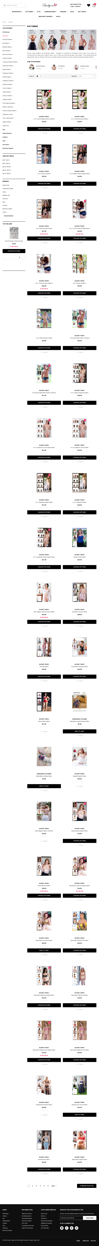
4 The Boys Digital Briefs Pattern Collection (44, 392)
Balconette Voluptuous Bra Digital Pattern (44, 1050)
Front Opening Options (9, 103)
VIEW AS (31, 76)
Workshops (6, 32)
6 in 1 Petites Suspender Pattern (79, 392)
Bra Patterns (6, 43)
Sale (4, 141)
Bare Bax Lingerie (8, 148)
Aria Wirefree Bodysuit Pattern (79, 666)
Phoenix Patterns (7, 95)
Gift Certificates (45, 1228)
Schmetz (5, 205)
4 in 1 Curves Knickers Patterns (44, 283)
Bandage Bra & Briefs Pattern (44, 1104)
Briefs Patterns (7, 50)
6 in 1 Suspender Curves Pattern (79, 447)
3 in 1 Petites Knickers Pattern (44, 228)
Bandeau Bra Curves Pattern (79, 1104)
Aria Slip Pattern (44, 666)
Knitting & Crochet (8, 114)
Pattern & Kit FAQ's (27, 1213)
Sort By (74, 76)
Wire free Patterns (7, 54)
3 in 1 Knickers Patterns (44, 173)
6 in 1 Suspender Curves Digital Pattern (44, 447)
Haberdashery (7, 133)
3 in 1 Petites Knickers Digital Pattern (80, 173)
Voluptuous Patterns (8, 80)
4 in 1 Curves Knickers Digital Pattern (79, 228)
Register (77, 6)
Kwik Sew (5, 198)
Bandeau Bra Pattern (44, 1159)
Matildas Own (6, 195)
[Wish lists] (88, 5)
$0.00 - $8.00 (6, 160)
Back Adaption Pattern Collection (44, 831)
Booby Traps (6, 185)
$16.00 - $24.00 (7, 166)
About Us (43, 1216)
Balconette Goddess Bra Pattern (79, 940)
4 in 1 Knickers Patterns (79, 283)
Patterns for (6, 125)
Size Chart (24, 1223)
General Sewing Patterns (9, 110)
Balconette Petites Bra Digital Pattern (44, 995)
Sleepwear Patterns (8, 73)
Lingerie (5, 137)
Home (4, 22)
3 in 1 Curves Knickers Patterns (79, 119)
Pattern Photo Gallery (27, 1228)
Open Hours (44, 1213)
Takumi (4, 212)
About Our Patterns (27, 1220)
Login (72, 6)
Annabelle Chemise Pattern (79, 612)
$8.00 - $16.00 (6, 163)
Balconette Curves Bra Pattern (44, 940)
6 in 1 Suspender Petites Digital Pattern (44, 557)
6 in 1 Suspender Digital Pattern (44, 502)
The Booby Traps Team (28, 1225)
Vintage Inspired (7, 99)
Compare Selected (87, 1186)
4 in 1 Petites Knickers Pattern (44, 338)
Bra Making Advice (27, 1216)
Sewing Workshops (27, 1218)
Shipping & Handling (46, 1223)
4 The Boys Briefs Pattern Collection (79, 338)
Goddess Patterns (7, 84)
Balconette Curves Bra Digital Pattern (79, 885)
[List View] (40, 76)
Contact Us (44, 1218)
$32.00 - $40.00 (7, 173)
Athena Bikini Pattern (44, 721)
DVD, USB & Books (8, 118)
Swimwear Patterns (8, 65)
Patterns (11, 22)
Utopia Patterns (7, 92)
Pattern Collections (8, 107)
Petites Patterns (7, 77)
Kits (4, 129)
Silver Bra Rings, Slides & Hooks (14, 241)
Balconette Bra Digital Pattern (80, 831)
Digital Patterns (7, 122)
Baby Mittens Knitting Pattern (44, 776)
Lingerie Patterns (7, 58)
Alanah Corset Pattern (80, 557)
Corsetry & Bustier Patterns (10, 62)
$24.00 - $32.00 (7, 170)
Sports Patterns (7, 69)
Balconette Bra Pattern (44, 885)
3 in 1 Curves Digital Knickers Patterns (44, 119)
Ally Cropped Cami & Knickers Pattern (44, 612)
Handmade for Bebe (8, 188)
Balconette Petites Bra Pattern (79, 995)
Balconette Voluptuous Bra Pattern (79, 1050)
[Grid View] (37, 76)
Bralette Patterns (7, 47)
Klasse (4, 192)
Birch (4, 202)
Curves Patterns (7, 88)
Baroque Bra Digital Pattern (79, 1159)
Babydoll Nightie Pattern (79, 776)
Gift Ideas (6, 144)
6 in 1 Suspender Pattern (79, 502)
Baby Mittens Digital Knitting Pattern (79, 721)
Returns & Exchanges (46, 1220)
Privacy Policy (44, 1225)
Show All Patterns (7, 39)
